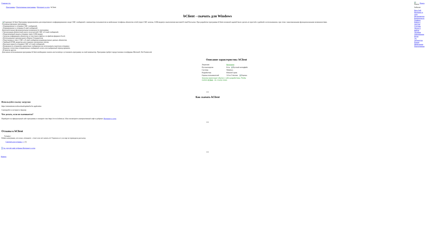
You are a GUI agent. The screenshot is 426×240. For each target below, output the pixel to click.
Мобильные (418, 44)
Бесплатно (230, 65)
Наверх (3, 157)
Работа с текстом (417, 23)
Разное (416, 42)
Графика (417, 20)
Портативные (419, 46)
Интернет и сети (43, 7)
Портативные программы (26, 7)
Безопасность (419, 18)
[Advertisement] (181, 72)
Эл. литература (418, 39)
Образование (419, 34)
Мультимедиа (419, 16)
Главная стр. (6, 3)
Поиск (422, 3)
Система (417, 26)
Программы (10, 7)
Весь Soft (417, 10)
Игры (416, 36)
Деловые (417, 32)
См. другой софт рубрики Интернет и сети (19, 148)
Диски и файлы (417, 29)
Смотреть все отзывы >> (15, 142)
